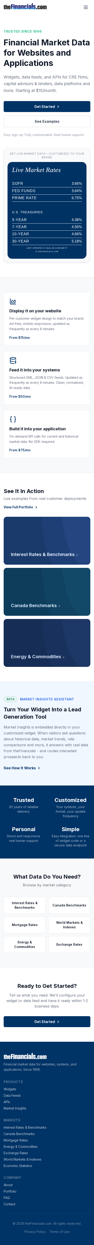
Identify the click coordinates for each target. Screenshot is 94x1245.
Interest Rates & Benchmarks (25, 1127)
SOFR (17, 183)
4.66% (77, 234)
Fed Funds (24, 191)
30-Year (20, 241)
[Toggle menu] (85, 7)
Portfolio (10, 1191)
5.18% (77, 241)
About (8, 1185)
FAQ (7, 1198)
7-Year (19, 227)
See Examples (47, 121)
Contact (9, 1204)
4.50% (77, 227)
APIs (7, 1102)
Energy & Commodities (21, 1146)
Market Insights (15, 1108)
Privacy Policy (35, 1232)
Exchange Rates (16, 1153)
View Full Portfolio (18, 507)
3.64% (77, 191)
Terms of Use (59, 1232)
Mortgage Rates (16, 1140)
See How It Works (20, 768)
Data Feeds (12, 1095)
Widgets (10, 1089)
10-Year (20, 234)
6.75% (77, 198)
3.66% (77, 183)
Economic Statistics (18, 1166)
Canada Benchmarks (19, 1134)
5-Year (19, 220)
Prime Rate (24, 198)
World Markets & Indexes (23, 1159)
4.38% (77, 220)
